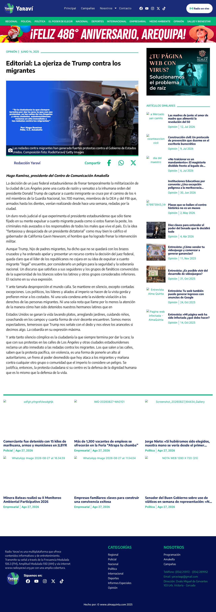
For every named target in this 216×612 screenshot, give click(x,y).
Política (40, 21)
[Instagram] (152, 8)
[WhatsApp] (121, 163)
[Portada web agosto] (108, 41)
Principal (70, 8)
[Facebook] (141, 8)
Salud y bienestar (199, 21)
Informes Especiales (119, 583)
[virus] (178, 94)
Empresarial (138, 21)
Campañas (88, 8)
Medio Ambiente (160, 21)
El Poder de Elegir (61, 21)
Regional (11, 21)
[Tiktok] (164, 8)
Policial (26, 21)
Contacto (125, 8)
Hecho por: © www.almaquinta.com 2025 (108, 604)
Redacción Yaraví (27, 163)
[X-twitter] (158, 8)
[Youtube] (146, 8)
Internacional (116, 21)
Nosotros (106, 8)
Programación (172, 554)
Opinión (179, 21)
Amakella (169, 559)
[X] (133, 163)
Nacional (82, 21)
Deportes (97, 21)
